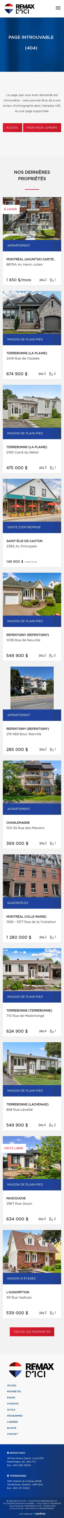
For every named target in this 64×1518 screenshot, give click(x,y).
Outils (11, 1410)
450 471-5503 (21, 1488)
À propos (13, 1404)
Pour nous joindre (42, 128)
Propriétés (14, 1392)
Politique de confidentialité (25, 1506)
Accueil (12, 128)
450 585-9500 (22, 1465)
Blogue (11, 1428)
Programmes (15, 1416)
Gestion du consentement (39, 1508)
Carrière (12, 1422)
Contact (12, 1434)
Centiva (39, 1513)
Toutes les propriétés (32, 1332)
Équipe (11, 1398)
